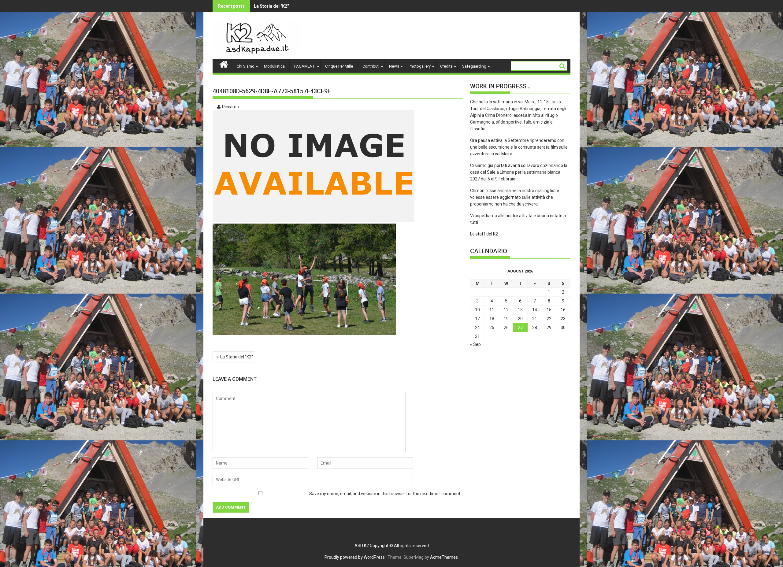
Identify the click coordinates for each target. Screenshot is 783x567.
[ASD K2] (224, 63)
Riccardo (230, 106)
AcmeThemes (444, 557)
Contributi (371, 66)
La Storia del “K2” (236, 356)
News (394, 66)
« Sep (475, 344)
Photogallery (420, 66)
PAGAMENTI (305, 66)
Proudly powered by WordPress (355, 557)
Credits (446, 66)
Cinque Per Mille (339, 66)
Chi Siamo (245, 66)
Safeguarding (474, 66)
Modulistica (274, 66)
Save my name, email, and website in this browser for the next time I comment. (385, 493)
